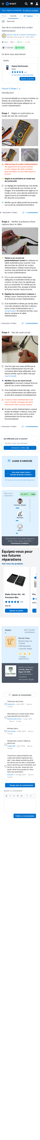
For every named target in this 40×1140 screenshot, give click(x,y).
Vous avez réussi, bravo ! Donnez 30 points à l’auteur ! (21, 473)
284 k (6, 42)
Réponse (29, 704)
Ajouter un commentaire (20, 437)
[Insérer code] (14, 795)
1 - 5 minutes (9, 48)
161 (21, 42)
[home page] (11, 3)
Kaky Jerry (11, 704)
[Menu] (3, 4)
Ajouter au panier (27, 79)
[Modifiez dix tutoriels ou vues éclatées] (25, 654)
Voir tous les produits (12, 563)
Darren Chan (11, 35)
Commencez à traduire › (20, 543)
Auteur (8, 631)
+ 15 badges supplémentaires (23, 658)
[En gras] (6, 795)
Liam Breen (11, 731)
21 (14, 42)
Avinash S (11, 775)
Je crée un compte (30, 10)
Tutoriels (13, 16)
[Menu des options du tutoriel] (37, 16)
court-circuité (10, 376)
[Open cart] (31, 4)
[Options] (3, 21)
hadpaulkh (11, 746)
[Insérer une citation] (21, 795)
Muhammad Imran (14, 719)
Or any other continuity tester (23, 75)
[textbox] (20, 805)
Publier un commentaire (24, 816)
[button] (26, 4)
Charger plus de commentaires (21, 785)
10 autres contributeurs (27, 35)
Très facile (21, 48)
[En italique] (10, 795)
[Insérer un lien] (18, 795)
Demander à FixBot (18, 448)
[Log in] (37, 4)
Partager (10, 707)
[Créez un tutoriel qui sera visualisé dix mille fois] (29, 654)
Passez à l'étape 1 (10, 88)
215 (28, 42)
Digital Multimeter (20, 66)
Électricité (10, 21)
